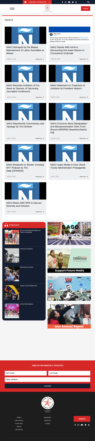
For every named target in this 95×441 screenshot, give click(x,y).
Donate (85, 8)
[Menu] (12, 8)
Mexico (19, 426)
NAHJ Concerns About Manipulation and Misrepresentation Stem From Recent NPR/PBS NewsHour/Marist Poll (68, 128)
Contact (47, 423)
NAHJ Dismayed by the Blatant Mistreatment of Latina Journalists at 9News (25, 50)
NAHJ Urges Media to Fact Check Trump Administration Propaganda (67, 166)
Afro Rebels (19, 429)
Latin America (19, 420)
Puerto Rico (19, 423)
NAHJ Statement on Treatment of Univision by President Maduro (67, 87)
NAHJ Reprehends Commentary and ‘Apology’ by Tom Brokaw (25, 125)
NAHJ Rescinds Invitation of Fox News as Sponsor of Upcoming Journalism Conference (23, 88)
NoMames (47, 420)
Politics (19, 417)
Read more (39, 59)
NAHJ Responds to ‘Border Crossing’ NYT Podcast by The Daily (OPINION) (25, 167)
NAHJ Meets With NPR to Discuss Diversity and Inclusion (23, 204)
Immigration (47, 417)
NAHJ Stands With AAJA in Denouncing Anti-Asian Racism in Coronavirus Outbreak (67, 50)
